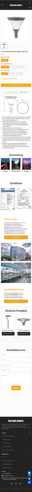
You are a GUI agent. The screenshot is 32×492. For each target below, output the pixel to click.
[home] (16, 5)
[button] (4, 46)
